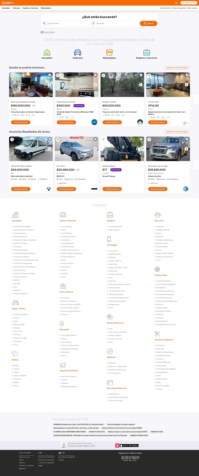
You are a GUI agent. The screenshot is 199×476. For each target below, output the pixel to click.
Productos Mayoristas (164, 352)
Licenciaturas (66, 342)
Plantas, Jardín (19, 324)
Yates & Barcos (66, 292)
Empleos (111, 220)
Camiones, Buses (67, 247)
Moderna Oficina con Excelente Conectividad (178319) (122, 428)
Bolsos (16, 365)
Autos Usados (66, 226)
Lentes (16, 372)
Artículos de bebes (68, 376)
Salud (158, 382)
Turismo (159, 389)
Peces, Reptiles (162, 247)
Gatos (158, 233)
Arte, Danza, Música (68, 335)
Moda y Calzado (20, 376)
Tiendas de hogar (20, 338)
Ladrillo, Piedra (161, 308)
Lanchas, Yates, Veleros (70, 308)
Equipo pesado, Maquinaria (71, 253)
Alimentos (160, 226)
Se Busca (64, 273)
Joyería (16, 369)
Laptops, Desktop (116, 274)
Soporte (22, 463)
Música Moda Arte (115, 323)
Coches (64, 380)
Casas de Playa (19, 270)
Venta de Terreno (20, 243)
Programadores (162, 372)
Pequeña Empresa (163, 355)
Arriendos (17, 247)
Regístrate (22, 468)
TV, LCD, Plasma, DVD (117, 291)
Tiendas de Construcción (165, 324)
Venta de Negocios (163, 362)
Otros (16, 345)
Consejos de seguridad (178, 8)
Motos (63, 230)
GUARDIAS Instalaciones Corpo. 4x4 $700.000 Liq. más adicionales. (79, 424)
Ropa (16, 386)
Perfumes (17, 379)
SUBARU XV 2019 (157, 432)
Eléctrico (159, 304)
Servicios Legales (162, 386)
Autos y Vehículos (67, 220)
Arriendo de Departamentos (24, 253)
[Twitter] (130, 457)
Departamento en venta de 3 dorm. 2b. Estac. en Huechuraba (76, 428)
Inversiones (160, 345)
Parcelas (17, 283)
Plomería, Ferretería (163, 311)
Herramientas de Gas (164, 298)
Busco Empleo (114, 230)
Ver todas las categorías (66, 457)
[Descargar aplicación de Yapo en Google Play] (134, 445)
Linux (111, 278)
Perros (158, 250)
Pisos (16, 321)
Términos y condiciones (46, 457)
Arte (110, 329)
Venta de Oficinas (20, 236)
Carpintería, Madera (163, 281)
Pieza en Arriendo (20, 277)
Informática (113, 264)
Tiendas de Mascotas (164, 240)
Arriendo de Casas (21, 250)
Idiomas (64, 339)
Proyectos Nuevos (20, 293)
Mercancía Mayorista (117, 388)
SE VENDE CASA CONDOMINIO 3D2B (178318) (70, 432)
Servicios (159, 314)
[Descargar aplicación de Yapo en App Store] (124, 445)
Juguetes (64, 383)
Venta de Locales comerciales (25, 240)
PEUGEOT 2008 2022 (97, 432)
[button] (49, 84)
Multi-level (160, 349)
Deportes (111, 357)
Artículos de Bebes (21, 314)
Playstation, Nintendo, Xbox (119, 284)
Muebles (17, 328)
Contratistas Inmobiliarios (166, 284)
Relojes (16, 382)
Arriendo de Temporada (23, 263)
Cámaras (112, 257)
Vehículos (16, 8)
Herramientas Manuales (165, 294)
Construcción (161, 275)
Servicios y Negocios (164, 339)
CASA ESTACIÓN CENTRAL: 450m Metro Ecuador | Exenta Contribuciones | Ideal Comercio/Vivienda (90, 435)
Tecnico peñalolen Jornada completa (121, 424)
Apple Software (115, 254)
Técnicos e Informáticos (70, 345)
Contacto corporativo (26, 465)
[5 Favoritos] (12, 139)
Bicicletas (112, 363)
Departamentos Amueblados (25, 267)
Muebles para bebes (69, 386)
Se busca (17, 334)
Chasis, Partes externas (70, 250)
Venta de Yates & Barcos (70, 311)
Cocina (16, 318)
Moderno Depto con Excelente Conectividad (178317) (127, 432)
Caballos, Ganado (163, 230)
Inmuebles (6, 8)
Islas (15, 287)
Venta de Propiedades (22, 226)
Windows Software (116, 294)
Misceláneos (161, 288)
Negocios (17, 290)
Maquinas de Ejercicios (117, 370)
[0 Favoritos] (103, 139)
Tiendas (61, 460)
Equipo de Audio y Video (118, 268)
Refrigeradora (114, 304)
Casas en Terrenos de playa (24, 273)
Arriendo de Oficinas (21, 257)
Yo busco (64, 314)
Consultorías (161, 365)
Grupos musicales (115, 339)
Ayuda (21, 460)
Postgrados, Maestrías (69, 349)
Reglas (40, 465)
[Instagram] (126, 457)
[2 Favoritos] (149, 75)
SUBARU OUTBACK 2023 (139, 435)
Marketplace (46, 8)
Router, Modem (114, 288)
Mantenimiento (162, 321)
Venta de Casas (20, 233)
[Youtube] (138, 457)
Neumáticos (65, 267)
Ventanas (17, 341)
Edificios (17, 280)
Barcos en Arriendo (68, 301)
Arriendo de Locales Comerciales (26, 260)
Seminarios (65, 352)
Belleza (15, 359)
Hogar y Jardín (18, 308)
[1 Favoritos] (58, 75)
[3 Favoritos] (12, 75)
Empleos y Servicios (30, 8)
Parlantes (112, 281)
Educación (64, 329)
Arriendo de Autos (68, 236)
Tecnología (112, 245)
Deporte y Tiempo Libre (118, 366)
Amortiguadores (67, 243)
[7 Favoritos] (103, 75)
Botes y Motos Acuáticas (71, 304)
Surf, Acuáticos (114, 373)
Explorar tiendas (165, 8)
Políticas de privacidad (46, 460)
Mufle (63, 260)
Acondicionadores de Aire (119, 298)
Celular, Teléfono (115, 261)
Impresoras (113, 271)
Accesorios (65, 240)
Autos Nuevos (66, 233)
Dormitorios (18, 331)
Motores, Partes (67, 263)
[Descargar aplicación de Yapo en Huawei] (117, 445)
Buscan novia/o (162, 243)
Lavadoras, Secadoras (117, 301)
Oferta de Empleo (115, 226)
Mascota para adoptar (165, 253)
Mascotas (159, 220)
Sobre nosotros (24, 457)
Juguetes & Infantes (68, 370)
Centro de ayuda (192, 8)
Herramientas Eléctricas (165, 291)
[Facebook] (123, 457)
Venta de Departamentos (23, 230)
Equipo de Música (68, 257)
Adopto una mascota (164, 257)
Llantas (64, 270)
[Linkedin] (134, 457)
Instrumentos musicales (118, 332)
